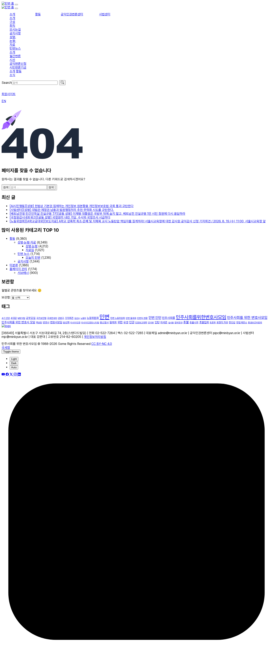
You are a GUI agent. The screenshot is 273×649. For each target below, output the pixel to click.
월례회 (113, 322)
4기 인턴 (6, 318)
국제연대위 (52, 318)
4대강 (14, 318)
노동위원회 (93, 318)
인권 (131, 322)
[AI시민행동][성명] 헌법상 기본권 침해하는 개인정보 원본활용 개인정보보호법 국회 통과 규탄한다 (72, 206)
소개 (12, 14)
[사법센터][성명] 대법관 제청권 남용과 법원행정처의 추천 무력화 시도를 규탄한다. (62, 210)
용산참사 (104, 322)
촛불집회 (204, 322)
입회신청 (7, 87)
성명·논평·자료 (13, 41)
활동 (38, 14)
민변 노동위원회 (117, 318)
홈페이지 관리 (18, 269)
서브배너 (23, 273)
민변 (105, 316)
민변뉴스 (15, 48)
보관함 (6, 297)
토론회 (213, 322)
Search (7, 83)
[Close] (16, 8)
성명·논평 (32, 246)
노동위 (83, 318)
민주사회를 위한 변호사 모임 (18, 322)
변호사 (46, 322)
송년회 (66, 322)
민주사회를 (168, 318)
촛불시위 (194, 322)
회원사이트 (9, 94)
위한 (120, 322)
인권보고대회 (141, 322)
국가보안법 (41, 318)
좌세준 (163, 322)
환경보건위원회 (255, 322)
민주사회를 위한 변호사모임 (247, 317)
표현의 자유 (222, 322)
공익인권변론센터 (72, 14)
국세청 (6, 347)
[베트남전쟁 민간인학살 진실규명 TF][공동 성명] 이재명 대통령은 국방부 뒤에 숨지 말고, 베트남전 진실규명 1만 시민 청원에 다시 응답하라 (97, 214)
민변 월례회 (131, 318)
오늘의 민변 (33, 258)
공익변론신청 (18, 64)
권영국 (61, 318)
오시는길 (15, 29)
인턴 (157, 322)
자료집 (30, 250)
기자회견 (69, 318)
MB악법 (21, 318)
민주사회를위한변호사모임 (201, 317)
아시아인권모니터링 (90, 322)
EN (4, 101)
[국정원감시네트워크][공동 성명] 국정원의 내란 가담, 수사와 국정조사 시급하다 (60, 217)
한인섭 (232, 322)
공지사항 (15, 33)
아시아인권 (75, 322)
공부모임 (31, 318)
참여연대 (178, 322)
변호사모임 (56, 322)
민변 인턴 (154, 318)
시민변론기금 (18, 67)
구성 (12, 22)
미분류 (14, 265)
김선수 (77, 318)
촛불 (186, 322)
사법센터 (104, 14)
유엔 (126, 322)
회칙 (12, 26)
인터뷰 (151, 322)
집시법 (171, 322)
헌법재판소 (241, 322)
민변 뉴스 (24, 254)
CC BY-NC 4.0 (101, 344)
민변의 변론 (142, 318)
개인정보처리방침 (95, 337)
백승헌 (39, 322)
